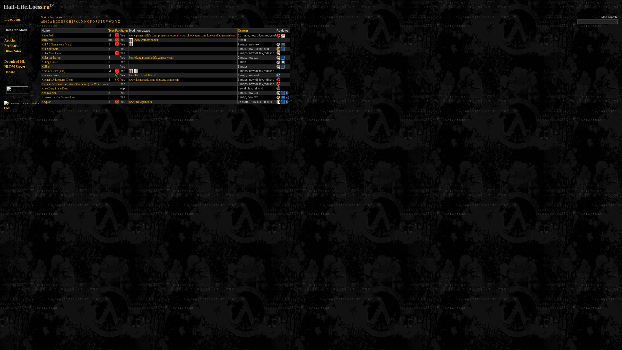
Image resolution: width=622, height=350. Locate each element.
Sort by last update (51, 17)
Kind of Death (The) (53, 71)
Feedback (11, 46)
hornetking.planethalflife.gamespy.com (151, 57)
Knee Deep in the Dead (55, 88)
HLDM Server (14, 67)
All (43, 21)
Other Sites (12, 51)
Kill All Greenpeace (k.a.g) (57, 44)
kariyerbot (47, 40)
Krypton (46, 102)
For (117, 30)
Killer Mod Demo (52, 53)
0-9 (47, 21)
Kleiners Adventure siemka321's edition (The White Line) (75, 84)
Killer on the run (51, 57)
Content (243, 30)
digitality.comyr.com (167, 79)
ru (47, 7)
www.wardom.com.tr (146, 40)
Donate (9, 72)
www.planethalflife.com (142, 35)
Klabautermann (50, 75)
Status (124, 30)
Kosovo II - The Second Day (58, 97)
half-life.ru (135, 75)
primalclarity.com (168, 35)
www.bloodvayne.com (193, 35)
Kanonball (47, 35)
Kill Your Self (50, 49)
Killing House (50, 62)
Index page (12, 19)
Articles (10, 40)
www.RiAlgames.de (140, 102)
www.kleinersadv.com (142, 79)
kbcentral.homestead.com (221, 35)
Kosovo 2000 (49, 93)
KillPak (46, 66)
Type (111, 30)
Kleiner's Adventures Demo (57, 79)
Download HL (14, 61)
